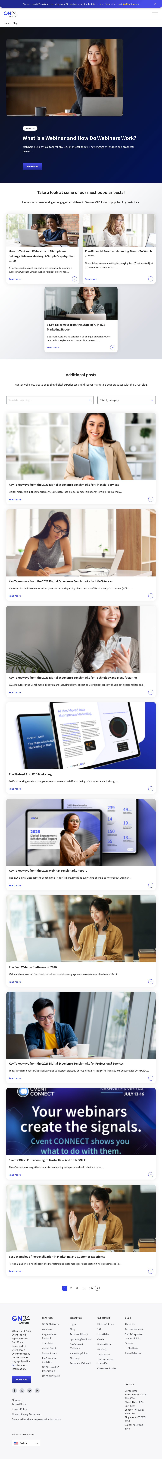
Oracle (100, 1339)
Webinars (47, 1329)
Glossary (74, 1358)
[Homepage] (16, 14)
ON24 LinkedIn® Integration (50, 1368)
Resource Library (79, 1334)
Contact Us (131, 1390)
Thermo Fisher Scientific (105, 1361)
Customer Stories (106, 1368)
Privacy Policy (19, 1409)
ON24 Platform (50, 1324)
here (14, 1365)
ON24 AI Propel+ (51, 1375)
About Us (130, 1324)
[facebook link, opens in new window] (14, 1390)
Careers (129, 1343)
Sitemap (16, 1400)
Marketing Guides (79, 1353)
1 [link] (65, 1288)
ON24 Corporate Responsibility (134, 1336)
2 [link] (71, 1288)
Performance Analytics (49, 1360)
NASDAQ (101, 1349)
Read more (32, 166)
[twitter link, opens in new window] (22, 1390)
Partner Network (134, 1329)
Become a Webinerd (80, 1363)
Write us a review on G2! (23, 1434)
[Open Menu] (155, 14)
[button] (155, 4)
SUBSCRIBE (21, 1379)
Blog (15, 23)
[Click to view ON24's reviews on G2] (23, 1428)
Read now (131, 4)
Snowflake (103, 1334)
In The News (131, 1348)
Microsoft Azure (105, 1324)
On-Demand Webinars (76, 1346)
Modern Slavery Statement (26, 1414)
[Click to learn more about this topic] (42, 249)
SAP (99, 1329)
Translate (47, 1343)
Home (6, 23)
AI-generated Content (49, 1336)
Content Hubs (49, 1353)
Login (73, 1324)
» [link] (97, 1288)
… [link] (84, 1288)
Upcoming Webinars (80, 1339)
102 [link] (91, 1288)
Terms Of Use (19, 1404)
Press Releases (133, 1353)
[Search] (90, 400)
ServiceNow (103, 1354)
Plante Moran (104, 1344)
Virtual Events (49, 1348)
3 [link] (77, 1288)
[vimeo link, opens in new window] (29, 1390)
